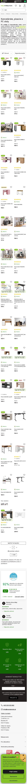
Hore (14, 554)
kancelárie (22, 26)
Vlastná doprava (4, 1)
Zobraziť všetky (19, 596)
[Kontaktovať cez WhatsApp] (25, 1)
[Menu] (24, 5)
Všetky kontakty (5, 713)
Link (7, 652)
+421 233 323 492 (17, 1)
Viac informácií (13, 780)
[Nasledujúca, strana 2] (13, 547)
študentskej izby (21, 27)
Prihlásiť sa (13, 697)
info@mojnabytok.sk (9, 709)
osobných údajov (18, 694)
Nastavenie (13, 776)
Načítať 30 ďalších (13, 543)
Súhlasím (13, 772)
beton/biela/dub (2, 504)
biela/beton (6, 504)
